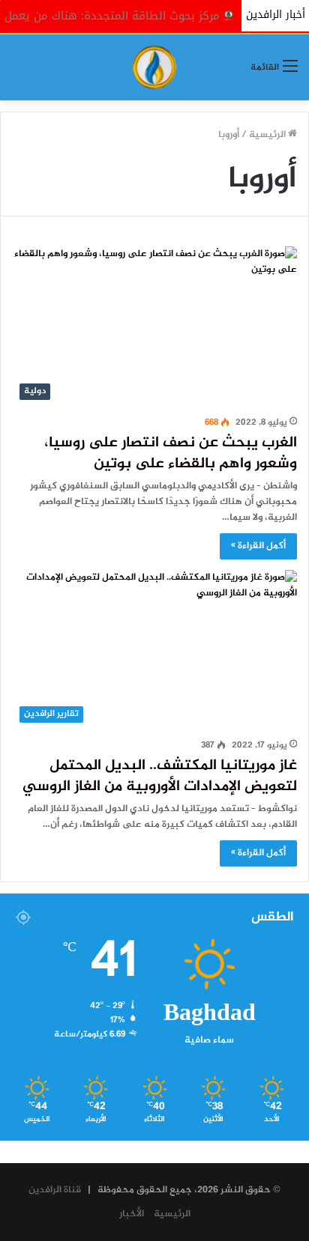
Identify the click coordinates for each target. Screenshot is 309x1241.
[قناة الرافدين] (154, 67)
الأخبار (131, 1214)
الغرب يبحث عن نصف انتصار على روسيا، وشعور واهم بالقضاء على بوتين (170, 453)
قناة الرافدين (54, 1190)
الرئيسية (268, 135)
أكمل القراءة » (258, 546)
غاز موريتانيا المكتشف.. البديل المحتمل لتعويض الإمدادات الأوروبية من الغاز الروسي (159, 776)
